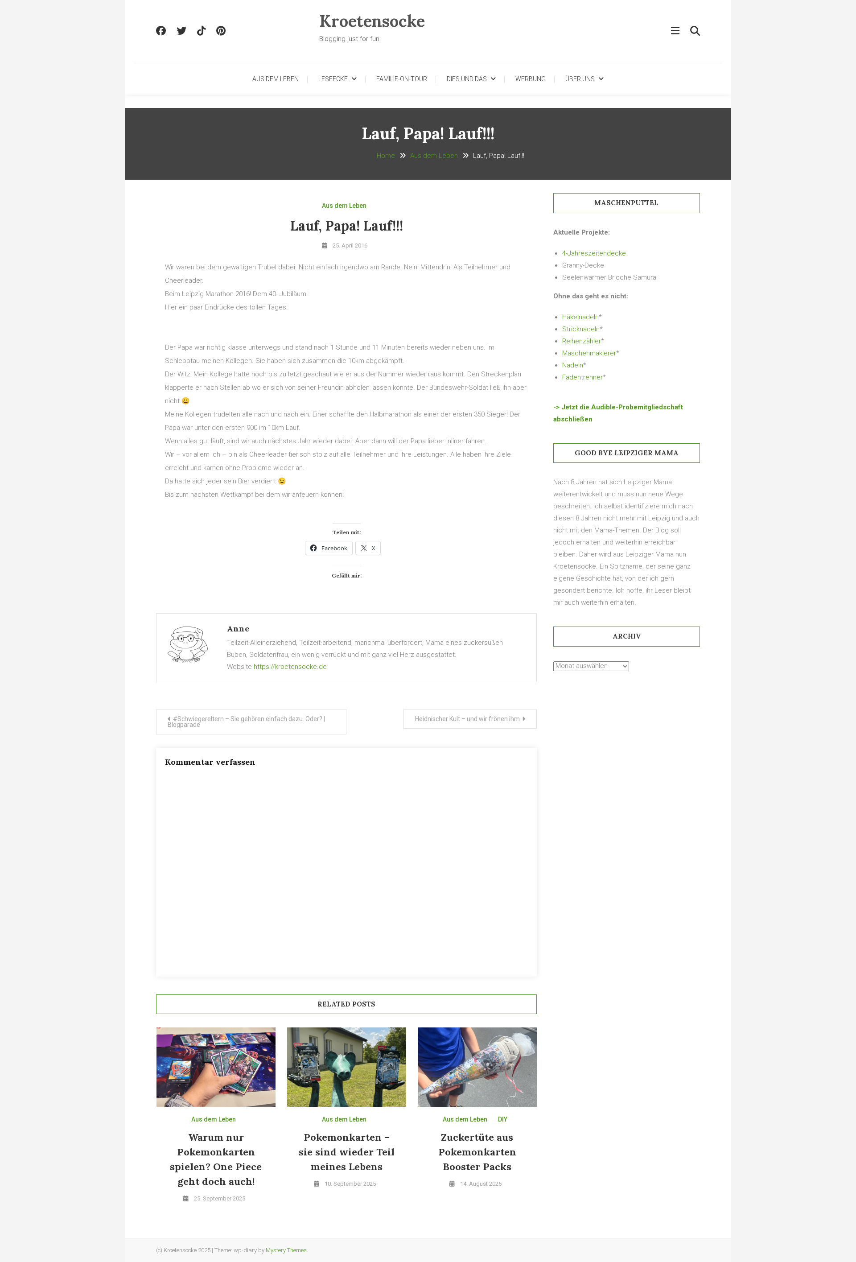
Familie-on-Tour (401, 78)
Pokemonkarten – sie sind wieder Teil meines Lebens (347, 1152)
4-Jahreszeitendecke (594, 253)
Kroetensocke (372, 21)
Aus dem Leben (275, 78)
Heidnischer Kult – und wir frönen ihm (467, 718)
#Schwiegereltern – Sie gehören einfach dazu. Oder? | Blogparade (246, 721)
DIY (502, 1119)
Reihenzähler (581, 341)
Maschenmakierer (589, 353)
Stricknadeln (581, 329)
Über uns (580, 78)
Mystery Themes (286, 1250)
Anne (238, 628)
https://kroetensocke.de (290, 667)
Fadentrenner (582, 377)
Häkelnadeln (580, 317)
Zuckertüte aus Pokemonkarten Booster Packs (477, 1152)
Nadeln (572, 365)
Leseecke (333, 78)
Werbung (530, 78)
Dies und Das (467, 78)
